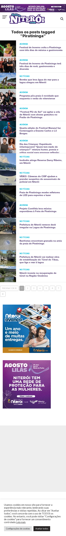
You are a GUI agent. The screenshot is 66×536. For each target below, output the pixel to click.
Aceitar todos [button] (41, 528)
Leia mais (21, 522)
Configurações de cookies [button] (18, 528)
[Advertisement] (33, 458)
